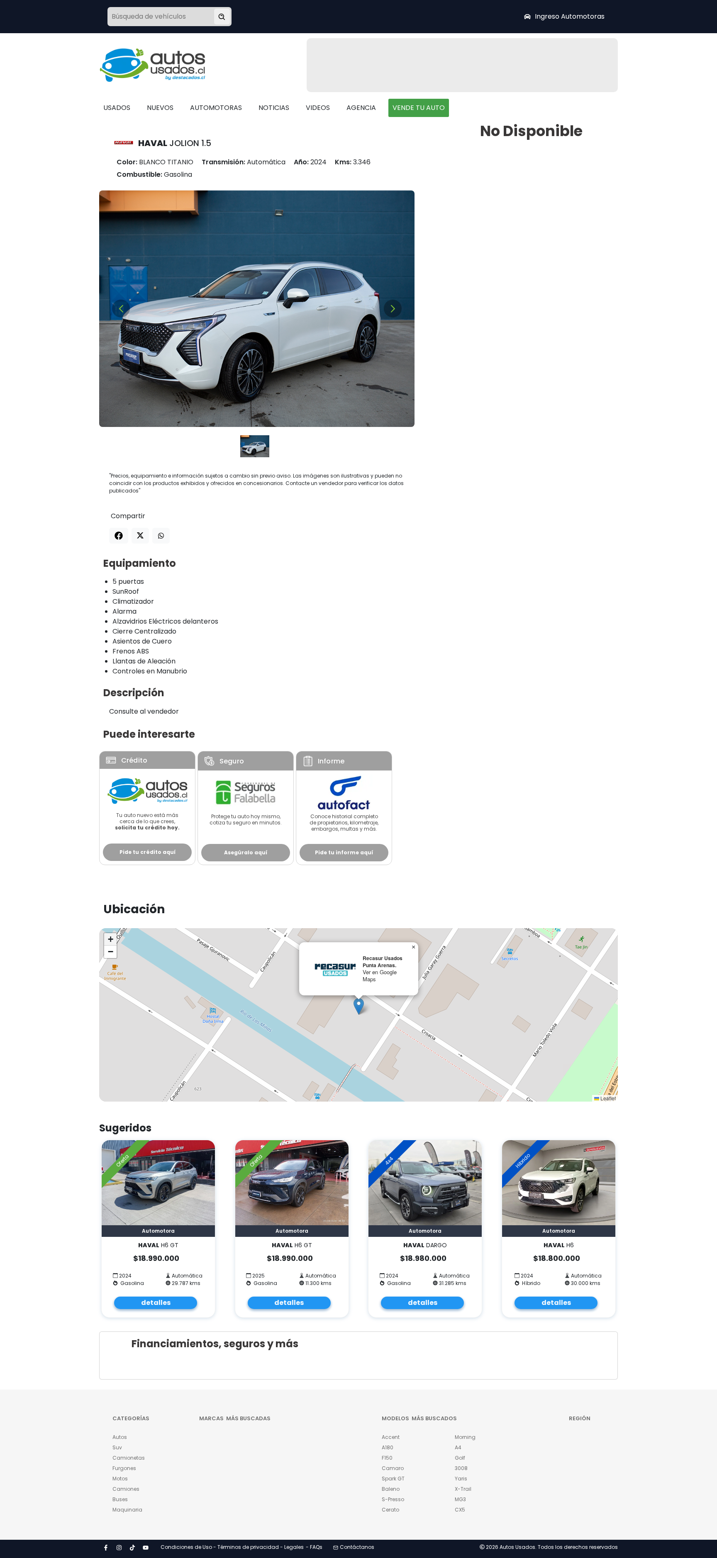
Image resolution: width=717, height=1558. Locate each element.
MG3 (460, 1499)
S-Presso (393, 1499)
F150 (387, 1457)
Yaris (461, 1478)
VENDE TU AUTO (419, 107)
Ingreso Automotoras (570, 16)
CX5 (460, 1509)
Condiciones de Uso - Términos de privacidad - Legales (232, 1547)
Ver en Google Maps (380, 975)
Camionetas (128, 1457)
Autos (119, 1437)
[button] (359, 1006)
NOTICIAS (274, 107)
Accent (391, 1437)
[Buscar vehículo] (222, 16)
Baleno (391, 1488)
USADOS (116, 107)
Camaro (393, 1468)
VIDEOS (318, 107)
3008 (461, 1468)
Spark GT (393, 1478)
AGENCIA (361, 107)
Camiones (125, 1488)
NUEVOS (160, 107)
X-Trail (463, 1488)
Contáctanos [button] (357, 1547)
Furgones (124, 1468)
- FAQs (314, 1547)
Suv (117, 1447)
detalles (156, 1302)
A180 (387, 1447)
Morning (465, 1437)
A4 (458, 1447)
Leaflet (607, 1098)
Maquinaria (127, 1509)
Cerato (390, 1509)
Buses (120, 1499)
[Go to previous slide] (121, 308)
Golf (460, 1457)
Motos (120, 1478)
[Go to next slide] (393, 308)
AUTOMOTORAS (216, 107)
